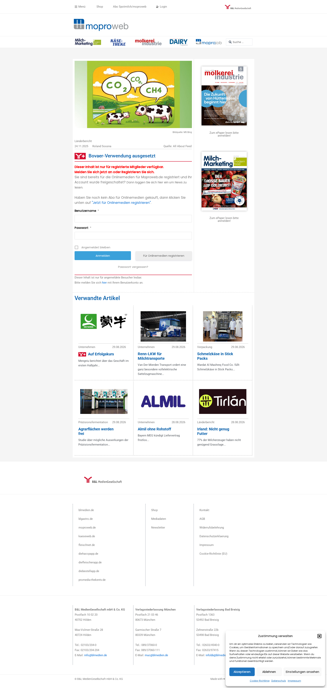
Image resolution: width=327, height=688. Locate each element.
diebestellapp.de (89, 571)
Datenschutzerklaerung (213, 536)
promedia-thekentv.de (92, 580)
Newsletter (158, 527)
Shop (154, 510)
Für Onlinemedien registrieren (163, 256)
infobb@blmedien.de (218, 655)
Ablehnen (269, 672)
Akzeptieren (242, 672)
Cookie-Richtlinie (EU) (213, 553)
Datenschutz (278, 680)
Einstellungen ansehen (302, 672)
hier (104, 282)
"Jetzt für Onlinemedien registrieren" (121, 202)
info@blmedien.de (95, 655)
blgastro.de (86, 519)
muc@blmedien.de (156, 655)
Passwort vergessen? (133, 267)
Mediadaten (158, 519)
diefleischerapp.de (90, 562)
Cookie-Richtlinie (259, 680)
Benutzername (87, 211)
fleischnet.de (87, 545)
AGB (202, 519)
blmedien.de (86, 510)
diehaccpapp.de (88, 553)
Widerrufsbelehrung (211, 527)
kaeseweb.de (87, 536)
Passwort (83, 228)
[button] (319, 636)
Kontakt (204, 510)
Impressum (294, 680)
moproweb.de (87, 527)
